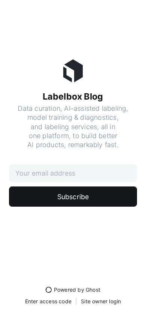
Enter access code (48, 301)
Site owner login (101, 301)
